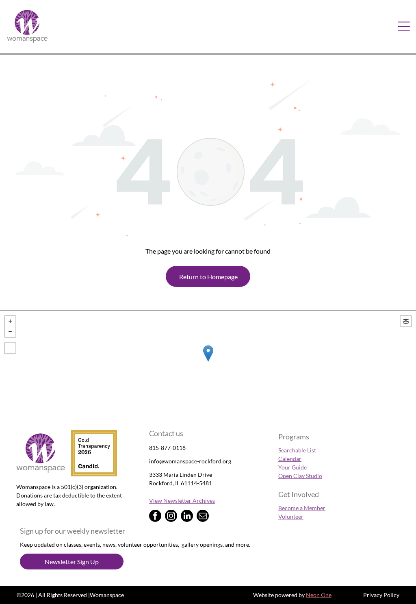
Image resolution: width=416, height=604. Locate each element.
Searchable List (297, 450)
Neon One (319, 594)
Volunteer (290, 516)
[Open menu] (404, 26)
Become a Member (301, 507)
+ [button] (10, 321)
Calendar (289, 458)
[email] (203, 517)
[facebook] (155, 517)
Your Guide (292, 467)
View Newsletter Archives (182, 500)
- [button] (10, 331)
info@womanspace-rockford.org (190, 461)
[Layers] (406, 321)
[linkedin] (187, 517)
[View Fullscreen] (10, 348)
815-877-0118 (167, 447)
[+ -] (208, 362)
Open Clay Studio (300, 475)
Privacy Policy (381, 594)
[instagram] (171, 517)
